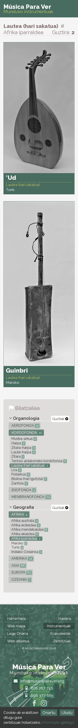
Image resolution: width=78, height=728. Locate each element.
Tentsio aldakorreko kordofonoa (38, 461)
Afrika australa (24, 521)
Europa (21, 572)
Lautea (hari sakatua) (29, 465)
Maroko (18, 543)
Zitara (17, 456)
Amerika (21, 558)
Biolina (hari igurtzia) (28, 479)
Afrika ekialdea (24, 534)
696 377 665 (42, 695)
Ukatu (66, 712)
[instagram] (43, 703)
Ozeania (20, 579)
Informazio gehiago (58, 722)
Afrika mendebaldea (28, 529)
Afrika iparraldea (25, 538)
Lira (15, 470)
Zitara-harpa (22, 448)
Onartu (48, 712)
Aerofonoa (25, 425)
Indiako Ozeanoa (25, 552)
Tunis (16, 547)
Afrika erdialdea (25, 525)
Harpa (17, 443)
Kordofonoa (26, 433)
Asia (18, 566)
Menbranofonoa (30, 497)
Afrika (19, 514)
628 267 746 (41, 688)
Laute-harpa (22, 452)
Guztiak (58, 419)
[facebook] (34, 703)
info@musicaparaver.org (41, 681)
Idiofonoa (23, 490)
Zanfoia (18, 483)
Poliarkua (19, 474)
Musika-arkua (23, 439)
